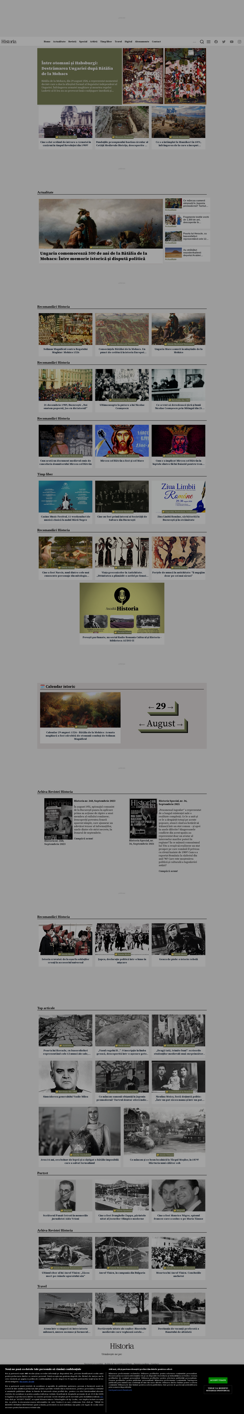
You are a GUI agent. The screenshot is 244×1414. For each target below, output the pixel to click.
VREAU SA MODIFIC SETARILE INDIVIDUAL (218, 1389)
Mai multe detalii (26, 1381)
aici (101, 1396)
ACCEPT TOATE (218, 1380)
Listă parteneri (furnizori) (120, 1390)
